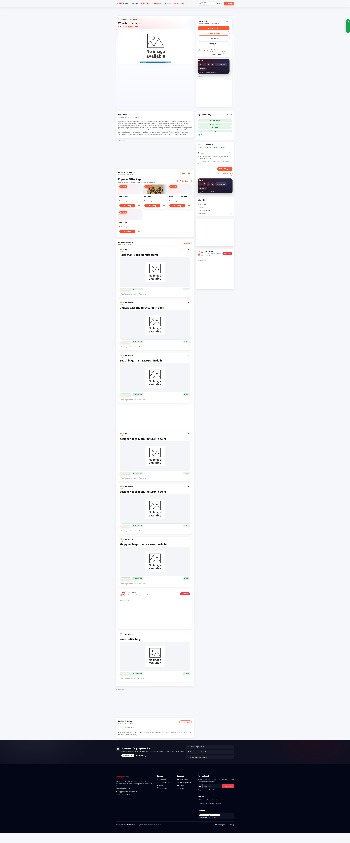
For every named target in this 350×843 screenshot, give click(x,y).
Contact (182, 785)
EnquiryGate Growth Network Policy (211, 804)
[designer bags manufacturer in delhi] (155, 456)
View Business (217, 54)
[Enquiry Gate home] (122, 3)
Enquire (187, 243)
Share (187, 289)
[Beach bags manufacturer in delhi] (155, 377)
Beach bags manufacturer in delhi (141, 360)
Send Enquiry (214, 28)
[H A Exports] (203, 50)
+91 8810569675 (124, 795)
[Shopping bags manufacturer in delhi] (155, 561)
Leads (161, 785)
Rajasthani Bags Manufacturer (139, 255)
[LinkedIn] (212, 64)
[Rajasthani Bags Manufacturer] (155, 272)
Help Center (184, 779)
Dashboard (163, 788)
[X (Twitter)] (208, 64)
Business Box (164, 782)
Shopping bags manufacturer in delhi (143, 544)
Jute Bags (201, 207)
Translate (214, 817)
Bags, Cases (202, 213)
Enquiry (128, 206)
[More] (188, 249)
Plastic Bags (202, 204)
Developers (221, 825)
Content (210, 800)
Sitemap (231, 825)
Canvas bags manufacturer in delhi (142, 307)
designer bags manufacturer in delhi (143, 439)
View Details (138, 289)
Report (182, 788)
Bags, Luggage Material (206, 210)
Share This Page (214, 38)
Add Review (186, 722)
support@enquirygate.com (128, 792)
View (138, 206)
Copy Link (214, 44)
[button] (179, 3)
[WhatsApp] (200, 64)
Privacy (201, 800)
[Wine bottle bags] (155, 656)
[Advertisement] (214, 90)
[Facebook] (204, 64)
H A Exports (129, 27)
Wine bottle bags (130, 639)
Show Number (215, 33)
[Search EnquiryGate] (213, 3)
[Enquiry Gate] (123, 776)
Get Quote (186, 173)
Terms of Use (220, 800)
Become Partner (185, 782)
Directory (163, 779)
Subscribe (228, 786)
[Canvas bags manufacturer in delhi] (155, 324)
